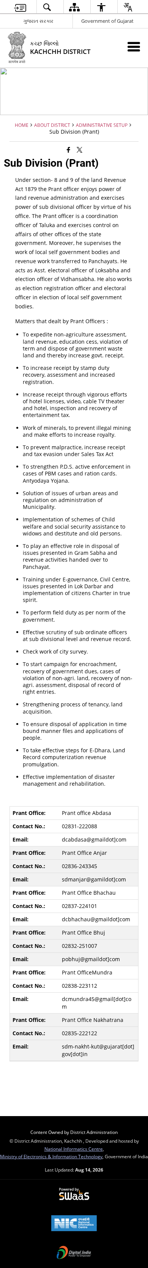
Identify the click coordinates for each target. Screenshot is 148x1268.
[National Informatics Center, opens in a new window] (74, 1224)
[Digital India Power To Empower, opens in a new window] (74, 1253)
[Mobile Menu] (133, 46)
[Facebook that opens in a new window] (68, 149)
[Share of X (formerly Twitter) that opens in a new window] (79, 149)
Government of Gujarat (107, 20)
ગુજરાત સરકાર (38, 20)
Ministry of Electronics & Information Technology (51, 1156)
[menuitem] (20, 7)
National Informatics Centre (73, 1149)
